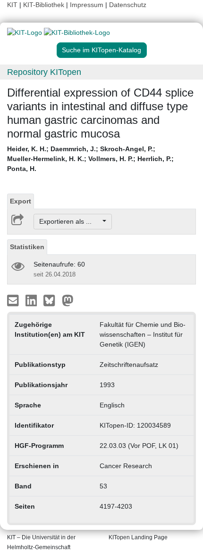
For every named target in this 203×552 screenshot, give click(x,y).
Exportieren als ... (70, 221)
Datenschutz (127, 4)
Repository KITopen (44, 72)
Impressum (86, 4)
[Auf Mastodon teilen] (68, 300)
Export (20, 201)
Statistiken (27, 247)
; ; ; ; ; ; (90, 158)
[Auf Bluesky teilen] (51, 300)
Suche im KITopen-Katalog (101, 50)
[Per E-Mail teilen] (14, 300)
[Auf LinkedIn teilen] (32, 300)
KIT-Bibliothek (44, 4)
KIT (12, 4)
